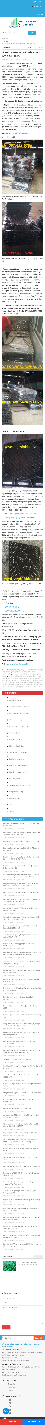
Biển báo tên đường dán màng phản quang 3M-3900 (21, 892)
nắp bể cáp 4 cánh (27, 678)
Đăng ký (40, 14)
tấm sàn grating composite (30, 687)
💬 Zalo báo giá (34, 1421)
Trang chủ (5, 38)
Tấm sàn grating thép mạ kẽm (19, 785)
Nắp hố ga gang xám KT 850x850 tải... (22, 518)
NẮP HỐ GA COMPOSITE (14, 116)
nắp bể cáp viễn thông (33, 682)
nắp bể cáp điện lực (12, 680)
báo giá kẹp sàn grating (16, 670)
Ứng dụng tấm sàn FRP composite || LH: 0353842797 (21, 1133)
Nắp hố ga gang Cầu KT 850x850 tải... (21, 514)
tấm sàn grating (15, 687)
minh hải (5, 678)
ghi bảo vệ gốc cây (15, 720)
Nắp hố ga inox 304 (15, 700)
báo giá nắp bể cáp (31, 670)
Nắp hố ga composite (16, 759)
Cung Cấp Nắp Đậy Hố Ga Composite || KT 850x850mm (22, 1093)
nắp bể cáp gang (25, 680)
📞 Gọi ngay (11, 1421)
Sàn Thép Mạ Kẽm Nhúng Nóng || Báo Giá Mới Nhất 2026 (22, 1166)
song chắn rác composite (24, 685)
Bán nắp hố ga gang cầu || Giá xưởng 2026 (17, 1108)
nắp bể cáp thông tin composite (15, 682)
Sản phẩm (11, 1387)
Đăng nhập (38, 6)
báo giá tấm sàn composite (21, 672)
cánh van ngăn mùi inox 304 (19, 713)
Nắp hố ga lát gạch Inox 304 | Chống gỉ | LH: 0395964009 (22, 841)
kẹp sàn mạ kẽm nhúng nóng (18, 676)
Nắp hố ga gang (14, 798)
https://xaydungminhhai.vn (21, 664)
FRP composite (14, 779)
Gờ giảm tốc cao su (15, 733)
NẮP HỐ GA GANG (21, 133)
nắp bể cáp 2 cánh (14, 678)
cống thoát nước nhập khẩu (18, 726)
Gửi (6, 1327)
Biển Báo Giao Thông (16, 746)
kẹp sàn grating (32, 674)
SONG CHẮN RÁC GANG (14, 611)
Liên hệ (10, 1391)
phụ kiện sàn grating (8, 685)
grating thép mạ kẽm (19, 674)
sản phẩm (38, 2)
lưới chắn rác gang (35, 676)
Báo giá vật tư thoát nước (18, 772)
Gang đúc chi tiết (15, 739)
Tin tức (6, 41)
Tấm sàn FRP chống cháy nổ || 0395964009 (18, 1059)
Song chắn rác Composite (18, 752)
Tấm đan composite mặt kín (19, 707)
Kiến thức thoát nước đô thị (18, 765)
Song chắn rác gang (16, 792)
